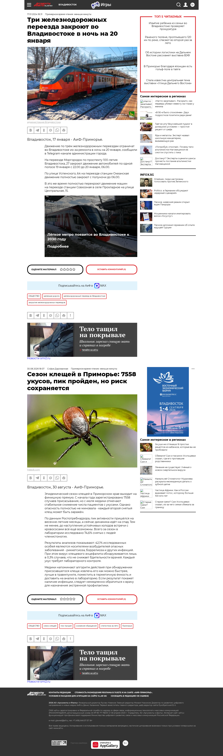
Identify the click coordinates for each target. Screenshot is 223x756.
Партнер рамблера (79, 743)
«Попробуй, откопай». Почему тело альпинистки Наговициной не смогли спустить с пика (174, 150)
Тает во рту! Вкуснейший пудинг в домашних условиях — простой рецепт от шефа (173, 127)
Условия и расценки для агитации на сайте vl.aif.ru (78, 696)
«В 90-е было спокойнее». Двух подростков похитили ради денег (173, 113)
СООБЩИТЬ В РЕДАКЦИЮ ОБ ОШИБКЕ (130, 696)
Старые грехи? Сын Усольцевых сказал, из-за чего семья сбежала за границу (174, 504)
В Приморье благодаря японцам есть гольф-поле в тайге (168, 68)
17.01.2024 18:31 (34, 14)
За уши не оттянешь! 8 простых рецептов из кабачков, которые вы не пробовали (175, 447)
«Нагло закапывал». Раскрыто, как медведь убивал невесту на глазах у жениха (174, 104)
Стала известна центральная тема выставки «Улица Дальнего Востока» (168, 82)
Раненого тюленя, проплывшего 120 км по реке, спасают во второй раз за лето (168, 40)
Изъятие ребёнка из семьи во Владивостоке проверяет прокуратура (168, 26)
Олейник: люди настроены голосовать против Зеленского (171, 180)
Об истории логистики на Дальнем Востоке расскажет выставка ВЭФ (168, 54)
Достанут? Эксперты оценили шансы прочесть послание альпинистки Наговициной (175, 161)
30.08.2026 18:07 (35, 368)
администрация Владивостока (44, 122)
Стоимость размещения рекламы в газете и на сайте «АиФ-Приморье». (114, 692)
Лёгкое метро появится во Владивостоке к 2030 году (88, 236)
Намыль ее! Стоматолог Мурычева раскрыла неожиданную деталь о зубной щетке (174, 481)
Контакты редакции (60, 692)
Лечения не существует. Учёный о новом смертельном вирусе (173, 468)
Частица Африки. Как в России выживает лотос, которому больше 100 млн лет (174, 493)
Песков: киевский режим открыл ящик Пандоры (172, 203)
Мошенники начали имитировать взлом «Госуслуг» (172, 214)
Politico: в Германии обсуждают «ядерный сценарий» (171, 191)
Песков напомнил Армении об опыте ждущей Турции (174, 226)
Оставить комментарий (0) (111, 269)
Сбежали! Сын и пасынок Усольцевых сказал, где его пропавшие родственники (175, 458)
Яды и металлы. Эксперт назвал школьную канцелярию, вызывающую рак (172, 138)
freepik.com (33, 469)
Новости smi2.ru (38, 358)
